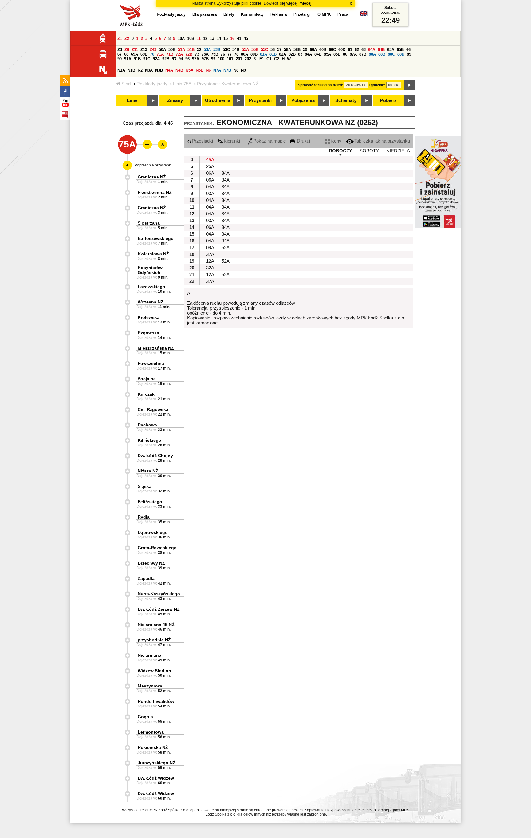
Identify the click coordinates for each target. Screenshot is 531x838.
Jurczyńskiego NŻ (156, 762)
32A (210, 254)
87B (362, 54)
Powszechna (151, 363)
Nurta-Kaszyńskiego (159, 593)
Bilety (228, 14)
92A (156, 59)
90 (119, 59)
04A (210, 186)
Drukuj (303, 141)
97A (195, 59)
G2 (276, 59)
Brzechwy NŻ (151, 563)
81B (273, 54)
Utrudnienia (217, 100)
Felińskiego (150, 501)
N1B (131, 70)
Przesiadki (202, 141)
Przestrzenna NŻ (155, 192)
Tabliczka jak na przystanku (382, 141)
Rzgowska (148, 332)
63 (363, 49)
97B (205, 59)
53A (207, 49)
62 (357, 49)
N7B (227, 70)
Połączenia (303, 100)
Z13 (143, 49)
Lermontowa (151, 732)
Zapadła (146, 578)
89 (409, 54)
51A (181, 49)
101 (230, 59)
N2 (140, 70)
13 (212, 38)
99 (213, 59)
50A (162, 49)
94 (181, 59)
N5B (199, 70)
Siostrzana (149, 223)
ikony (336, 141)
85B (336, 54)
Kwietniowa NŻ (153, 253)
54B (235, 49)
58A (287, 49)
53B (216, 49)
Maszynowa (150, 685)
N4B (179, 70)
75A (205, 54)
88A (372, 54)
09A (210, 247)
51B (191, 49)
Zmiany (175, 100)
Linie (132, 100)
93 (174, 59)
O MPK (324, 14)
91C (146, 59)
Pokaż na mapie (269, 141)
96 (187, 59)
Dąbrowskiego (153, 532)
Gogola (145, 716)
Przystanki (260, 100)
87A (353, 54)
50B (171, 49)
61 (350, 49)
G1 (269, 59)
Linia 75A (182, 83)
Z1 (119, 38)
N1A (121, 70)
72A (179, 54)
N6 (208, 70)
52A (226, 247)
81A (263, 54)
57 (279, 49)
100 (221, 59)
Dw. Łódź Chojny (155, 455)
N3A (149, 70)
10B (190, 38)
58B (297, 49)
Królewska (148, 317)
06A (210, 173)
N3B (159, 70)
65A (390, 49)
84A (308, 54)
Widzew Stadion (154, 670)
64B (381, 49)
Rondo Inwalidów (156, 701)
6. (255, 59)
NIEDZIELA (398, 150)
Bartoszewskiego (156, 238)
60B (322, 49)
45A (210, 159)
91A (127, 59)
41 (239, 38)
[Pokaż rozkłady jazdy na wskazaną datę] (409, 85)
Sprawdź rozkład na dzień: (320, 85)
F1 (261, 59)
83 (300, 54)
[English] (364, 15)
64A (371, 49)
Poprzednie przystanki (153, 165)
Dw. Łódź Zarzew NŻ (159, 609)
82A (282, 54)
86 (345, 54)
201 (239, 59)
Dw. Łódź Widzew (156, 778)
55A (245, 49)
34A (226, 173)
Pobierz (388, 100)
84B (317, 54)
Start (126, 83)
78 (236, 54)
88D (400, 54)
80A (244, 54)
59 (305, 49)
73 (197, 54)
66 (408, 49)
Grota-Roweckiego (157, 547)
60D (341, 49)
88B (381, 54)
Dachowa (147, 424)
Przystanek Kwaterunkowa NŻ (227, 83)
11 (199, 38)
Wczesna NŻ (150, 302)
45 (246, 38)
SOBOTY (369, 150)
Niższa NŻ (148, 470)
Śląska (144, 486)
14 (219, 38)
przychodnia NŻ (154, 639)
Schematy (345, 100)
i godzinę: (377, 85)
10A (181, 38)
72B (188, 54)
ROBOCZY (340, 150)
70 (152, 54)
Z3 (119, 49)
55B (254, 49)
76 (223, 54)
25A (210, 166)
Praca (342, 14)
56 (272, 49)
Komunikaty (252, 14)
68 (126, 54)
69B (144, 54)
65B (400, 49)
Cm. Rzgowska (153, 409)
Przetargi (302, 14)
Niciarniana (149, 655)
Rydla (144, 517)
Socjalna (147, 378)
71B (169, 54)
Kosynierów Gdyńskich (150, 270)
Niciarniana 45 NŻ (156, 624)
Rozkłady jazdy (151, 83)
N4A (169, 70)
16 (232, 38)
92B (165, 59)
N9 (243, 70)
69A (134, 54)
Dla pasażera (204, 14)
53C (226, 49)
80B (254, 54)
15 (225, 38)
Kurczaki (147, 394)
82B (292, 54)
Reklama (278, 14)
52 (199, 49)
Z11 (135, 49)
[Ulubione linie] (145, 144)
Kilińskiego (149, 440)
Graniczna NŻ (152, 176)
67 (119, 54)
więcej (305, 3)
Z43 (153, 49)
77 (229, 54)
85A (327, 54)
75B (214, 54)
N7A (217, 70)
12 (205, 38)
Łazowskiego (151, 286)
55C (264, 49)
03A (210, 193)
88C (391, 54)
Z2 (126, 38)
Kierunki (232, 141)
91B (137, 59)
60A (313, 49)
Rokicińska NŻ (153, 747)
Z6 (126, 49)
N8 (236, 70)
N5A (189, 70)
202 (248, 59)
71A (160, 54)
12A (210, 261)
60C (332, 49)
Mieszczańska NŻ (156, 348)
